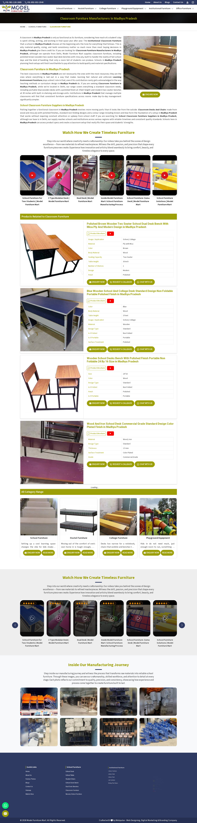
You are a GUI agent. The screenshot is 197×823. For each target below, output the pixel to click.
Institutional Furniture (160, 8)
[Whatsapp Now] (5, 805)
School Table (66, 772)
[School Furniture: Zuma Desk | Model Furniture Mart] (138, 175)
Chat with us (146, 282)
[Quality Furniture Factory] (158, 732)
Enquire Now (151, 94)
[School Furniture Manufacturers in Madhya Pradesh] (38, 517)
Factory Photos (27, 778)
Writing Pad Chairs (108, 788)
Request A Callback (122, 282)
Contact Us (178, 2)
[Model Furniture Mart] (16, 8)
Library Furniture (107, 767)
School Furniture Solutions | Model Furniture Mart (164, 201)
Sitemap (24, 794)
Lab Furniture (106, 783)
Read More (48, 553)
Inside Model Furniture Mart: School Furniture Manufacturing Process (111, 201)
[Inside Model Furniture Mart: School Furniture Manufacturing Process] (111, 175)
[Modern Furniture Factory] (78, 702)
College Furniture (107, 8)
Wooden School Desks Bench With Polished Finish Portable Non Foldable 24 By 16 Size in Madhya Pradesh (126, 360)
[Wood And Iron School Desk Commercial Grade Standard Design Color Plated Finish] (110, 433)
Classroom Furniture (69, 794)
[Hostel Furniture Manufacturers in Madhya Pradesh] (78, 517)
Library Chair (106, 772)
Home (147, 2)
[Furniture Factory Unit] (39, 702)
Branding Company (168, 820)
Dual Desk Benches (69, 788)
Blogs (167, 2)
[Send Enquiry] (5, 813)
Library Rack (106, 778)
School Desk (66, 767)
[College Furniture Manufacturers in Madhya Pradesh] (118, 517)
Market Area (25, 799)
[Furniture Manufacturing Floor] (118, 702)
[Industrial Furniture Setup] (39, 732)
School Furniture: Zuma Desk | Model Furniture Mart (138, 201)
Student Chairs (67, 778)
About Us (157, 2)
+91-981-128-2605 (13, 2)
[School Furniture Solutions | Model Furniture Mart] (164, 175)
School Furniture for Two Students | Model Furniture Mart (32, 201)
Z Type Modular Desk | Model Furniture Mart (58, 200)
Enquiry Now (98, 282)
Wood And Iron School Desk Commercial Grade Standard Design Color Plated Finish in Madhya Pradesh (130, 425)
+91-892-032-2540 (35, 2)
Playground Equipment (133, 8)
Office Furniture (184, 8)
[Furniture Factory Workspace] (78, 732)
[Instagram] (193, 2)
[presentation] (15, 625)
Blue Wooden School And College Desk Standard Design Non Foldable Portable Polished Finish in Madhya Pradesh (130, 292)
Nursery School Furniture (71, 799)
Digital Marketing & (150, 820)
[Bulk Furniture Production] (158, 702)
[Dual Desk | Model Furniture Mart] (85, 175)
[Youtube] (187, 2)
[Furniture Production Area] (118, 732)
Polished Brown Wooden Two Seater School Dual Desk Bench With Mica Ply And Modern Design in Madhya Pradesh (127, 225)
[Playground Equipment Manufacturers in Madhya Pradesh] (158, 517)
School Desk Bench (69, 783)
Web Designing (133, 820)
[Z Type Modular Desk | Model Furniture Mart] (58, 175)
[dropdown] (74, 8)
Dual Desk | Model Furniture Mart (85, 200)
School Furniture (64, 8)
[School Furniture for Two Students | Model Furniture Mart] (32, 175)
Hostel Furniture (86, 8)
